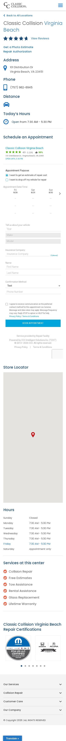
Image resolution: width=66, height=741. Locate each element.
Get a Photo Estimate (18, 47)
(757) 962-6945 (21, 87)
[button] (60, 5)
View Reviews (40, 38)
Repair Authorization (17, 51)
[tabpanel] (18, 648)
